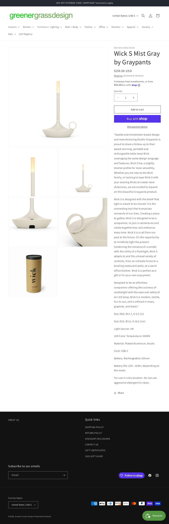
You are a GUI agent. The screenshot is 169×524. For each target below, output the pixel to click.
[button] (13, 26)
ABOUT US (13, 419)
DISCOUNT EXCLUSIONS (97, 438)
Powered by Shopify (42, 516)
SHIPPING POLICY (94, 427)
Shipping (118, 75)
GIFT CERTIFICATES (95, 450)
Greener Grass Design (24, 516)
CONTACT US (91, 444)
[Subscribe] (64, 475)
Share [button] (121, 392)
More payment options (137, 126)
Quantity (118, 91)
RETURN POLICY (93, 432)
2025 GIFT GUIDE (94, 456)
